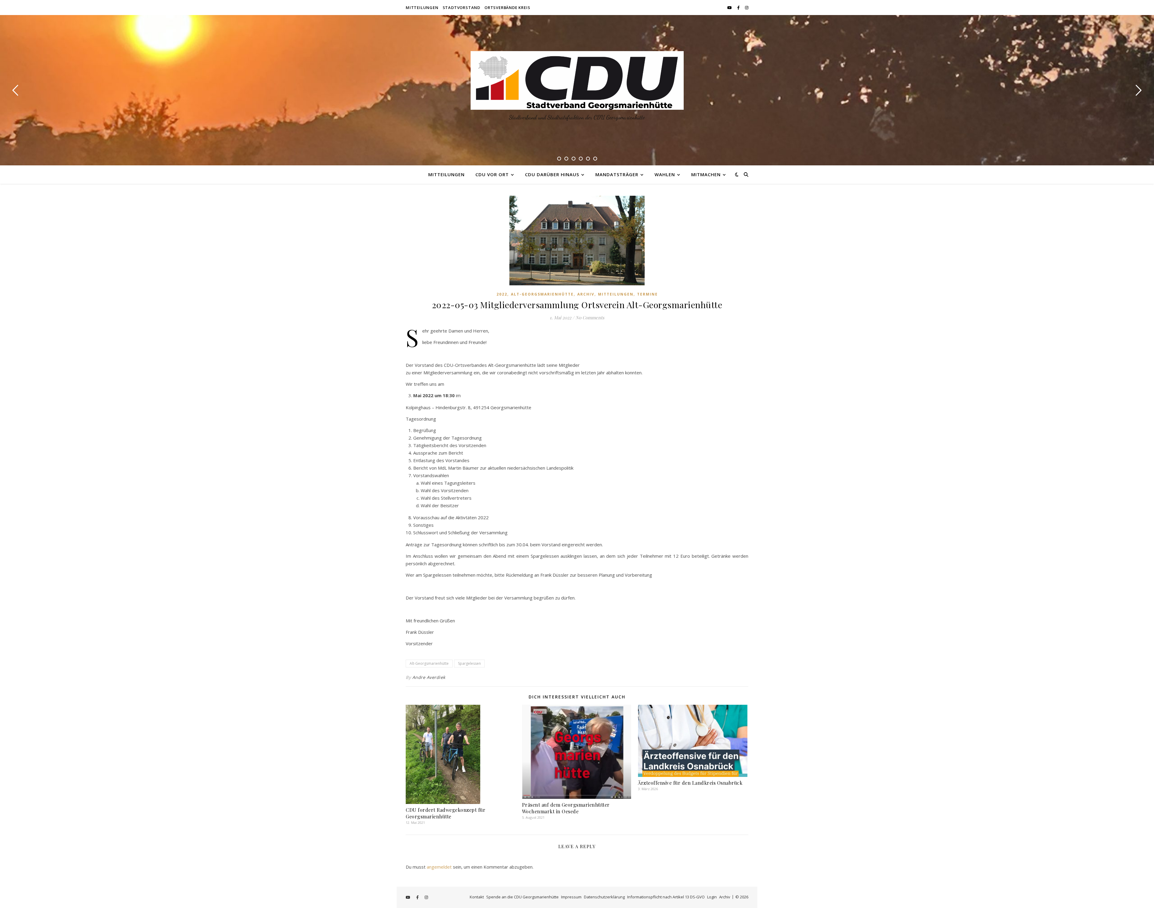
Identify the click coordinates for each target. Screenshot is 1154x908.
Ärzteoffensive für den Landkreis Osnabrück (690, 783)
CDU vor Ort (492, 174)
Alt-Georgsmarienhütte (542, 294)
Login (712, 897)
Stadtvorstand (461, 7)
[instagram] (746, 7)
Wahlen (665, 174)
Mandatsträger (616, 174)
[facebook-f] (738, 7)
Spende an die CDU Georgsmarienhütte (522, 897)
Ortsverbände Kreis (507, 7)
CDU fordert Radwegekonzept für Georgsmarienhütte (445, 813)
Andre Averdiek (428, 677)
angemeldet (439, 867)
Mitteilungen (422, 7)
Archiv (585, 294)
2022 (501, 294)
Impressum (571, 897)
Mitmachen (706, 174)
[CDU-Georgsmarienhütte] (577, 80)
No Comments (589, 317)
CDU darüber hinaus (552, 174)
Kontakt (477, 897)
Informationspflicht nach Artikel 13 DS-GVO (666, 897)
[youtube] (730, 7)
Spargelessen (469, 663)
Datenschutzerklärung (604, 897)
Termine (647, 294)
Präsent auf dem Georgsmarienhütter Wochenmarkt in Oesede (566, 808)
